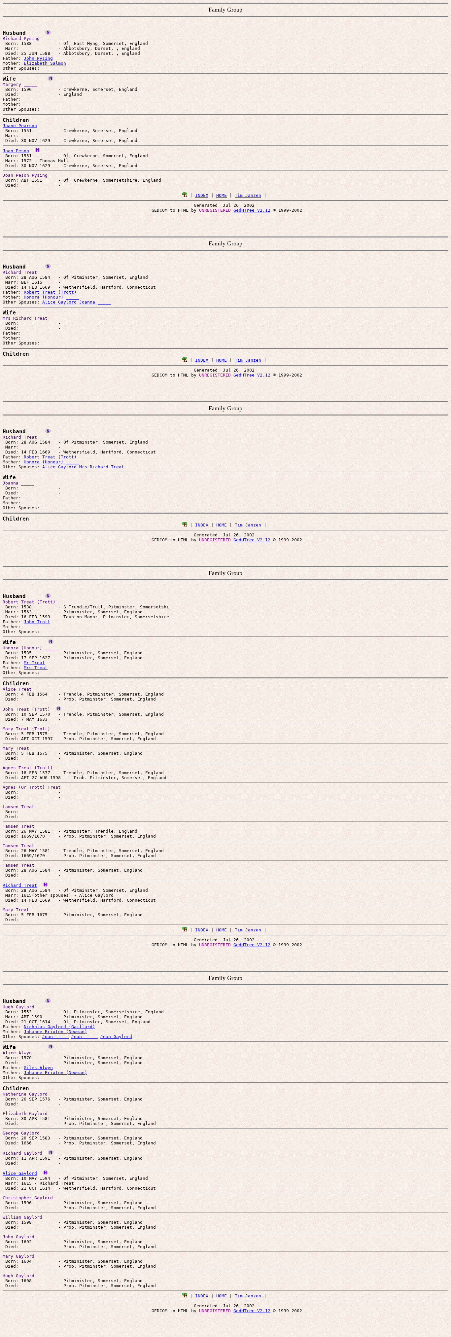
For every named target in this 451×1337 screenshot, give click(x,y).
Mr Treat (34, 662)
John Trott (37, 621)
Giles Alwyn (38, 1067)
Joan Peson (16, 150)
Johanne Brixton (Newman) (55, 1031)
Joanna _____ (95, 302)
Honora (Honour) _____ (51, 297)
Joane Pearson (20, 125)
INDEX (201, 195)
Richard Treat (20, 885)
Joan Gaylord (116, 1036)
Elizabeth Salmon (45, 63)
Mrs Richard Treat (101, 466)
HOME (221, 195)
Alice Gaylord (59, 302)
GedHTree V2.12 (251, 210)
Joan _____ (55, 1036)
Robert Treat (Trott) (50, 292)
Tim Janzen (248, 195)
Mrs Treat (36, 667)
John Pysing (38, 58)
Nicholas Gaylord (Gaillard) (59, 1026)
